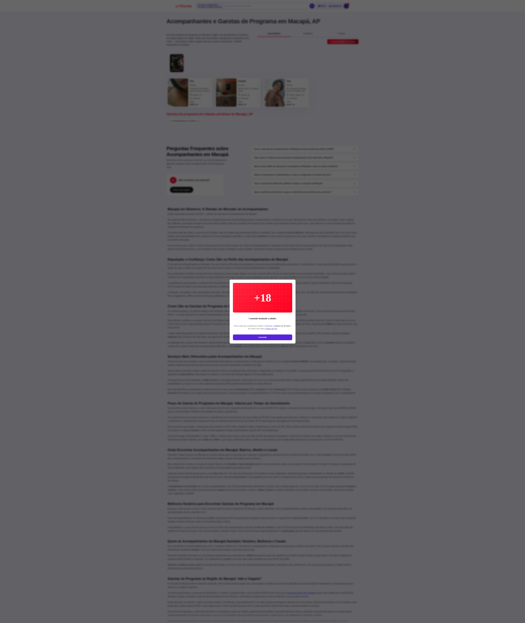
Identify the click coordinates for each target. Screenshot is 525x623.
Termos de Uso (271, 329)
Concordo (262, 337)
